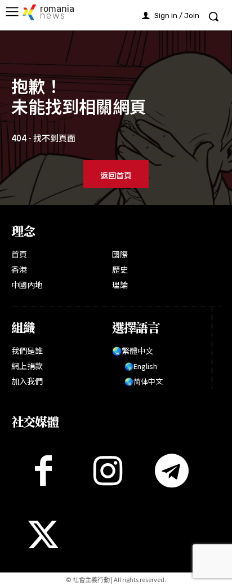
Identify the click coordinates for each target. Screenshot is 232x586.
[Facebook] (43, 470)
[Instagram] (107, 470)
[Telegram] (172, 470)
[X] (43, 535)
